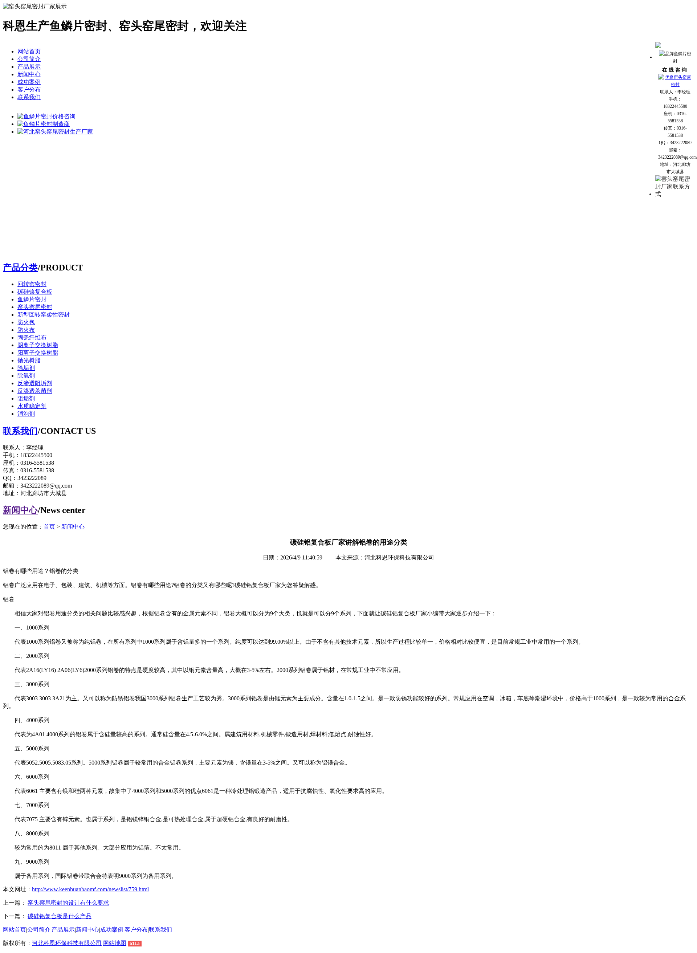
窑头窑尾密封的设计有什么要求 (68, 903)
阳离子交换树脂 (37, 353)
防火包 (26, 322)
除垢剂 (26, 368)
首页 (49, 527)
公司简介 (29, 59)
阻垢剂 (26, 398)
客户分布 (29, 89)
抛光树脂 (29, 360)
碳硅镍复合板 (34, 292)
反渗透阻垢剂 (34, 383)
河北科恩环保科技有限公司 (67, 943)
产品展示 (29, 67)
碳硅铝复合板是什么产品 (59, 916)
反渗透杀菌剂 (34, 391)
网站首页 (29, 51)
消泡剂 (26, 414)
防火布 (26, 330)
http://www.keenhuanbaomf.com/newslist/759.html (90, 889)
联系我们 (29, 97)
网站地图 (114, 943)
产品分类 (20, 267)
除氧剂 (26, 375)
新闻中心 (29, 74)
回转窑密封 (31, 284)
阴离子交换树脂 (37, 345)
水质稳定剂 (31, 406)
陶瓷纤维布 (31, 337)
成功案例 (29, 82)
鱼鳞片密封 (31, 299)
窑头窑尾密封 (34, 307)
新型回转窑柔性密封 (43, 314)
